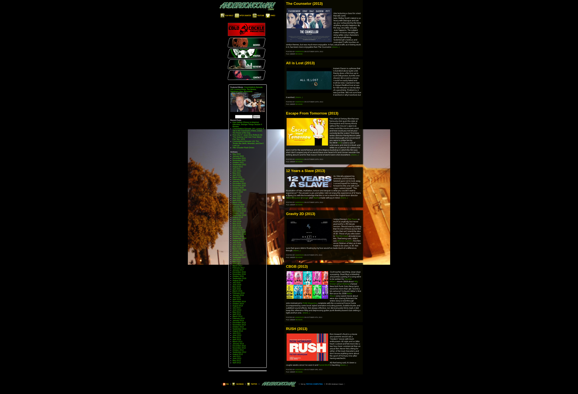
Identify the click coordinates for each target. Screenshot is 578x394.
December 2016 (239, 272)
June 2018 (237, 245)
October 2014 (238, 304)
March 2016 (237, 291)
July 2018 (237, 243)
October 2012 (238, 350)
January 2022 (238, 156)
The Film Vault (342, 236)
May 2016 (237, 287)
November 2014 (239, 302)
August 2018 (238, 240)
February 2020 (239, 205)
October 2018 (238, 236)
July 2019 (237, 219)
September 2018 (239, 238)
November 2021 (239, 160)
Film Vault (229, 15)
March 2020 (237, 203)
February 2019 (239, 230)
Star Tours (352, 219)
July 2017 (237, 259)
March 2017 (237, 266)
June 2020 (237, 196)
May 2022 (237, 154)
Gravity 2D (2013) (300, 214)
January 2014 (238, 321)
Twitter (254, 384)
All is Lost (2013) (300, 63)
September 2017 (239, 257)
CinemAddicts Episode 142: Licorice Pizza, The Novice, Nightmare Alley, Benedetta (246, 89)
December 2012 (239, 346)
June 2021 (237, 171)
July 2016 (237, 283)
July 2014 (237, 308)
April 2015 (237, 299)
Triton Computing (314, 384)
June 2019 (237, 221)
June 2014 (237, 310)
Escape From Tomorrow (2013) (312, 113)
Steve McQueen (293, 198)
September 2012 (239, 352)
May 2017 (237, 262)
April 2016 (237, 289)
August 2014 (238, 306)
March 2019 (237, 228)
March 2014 (237, 316)
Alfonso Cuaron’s (345, 241)
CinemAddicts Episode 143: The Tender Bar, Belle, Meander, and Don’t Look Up (248, 143)
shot (340, 142)
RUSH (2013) (296, 329)
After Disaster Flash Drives (243, 148)
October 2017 (238, 255)
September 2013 (239, 329)
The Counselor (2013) (304, 4)
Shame (316, 198)
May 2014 (237, 312)
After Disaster (245, 15)
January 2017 (238, 270)
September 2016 (239, 278)
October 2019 (238, 213)
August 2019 (238, 217)
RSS (227, 384)
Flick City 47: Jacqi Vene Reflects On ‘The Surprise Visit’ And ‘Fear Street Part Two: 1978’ (247, 137)
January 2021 (238, 181)
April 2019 (237, 226)
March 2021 (237, 177)
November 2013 (239, 325)
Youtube (261, 15)
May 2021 (237, 173)
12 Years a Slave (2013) (305, 171)
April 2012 (237, 363)
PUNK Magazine (310, 303)
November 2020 (239, 186)
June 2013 (237, 335)
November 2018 (239, 234)
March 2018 (237, 249)
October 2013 (238, 327)
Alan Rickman (344, 284)
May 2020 (237, 198)
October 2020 (238, 188)
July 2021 (237, 169)
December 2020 (239, 184)
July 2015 (237, 297)
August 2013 (238, 331)
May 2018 (237, 247)
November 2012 (239, 348)
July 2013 (237, 333)
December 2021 (239, 158)
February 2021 (239, 179)
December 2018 (239, 232)
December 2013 (239, 323)
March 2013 (237, 342)
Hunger (305, 198)
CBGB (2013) (297, 266)
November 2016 (239, 274)
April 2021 (237, 175)
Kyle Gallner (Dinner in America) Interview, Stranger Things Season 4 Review (247, 124)
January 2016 (238, 295)
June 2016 (237, 285)
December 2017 (239, 253)
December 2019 (239, 209)
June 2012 (237, 358)
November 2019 (239, 211)
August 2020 (238, 192)
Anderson (299, 51)
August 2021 (238, 167)
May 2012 (237, 361)
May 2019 (237, 224)
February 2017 (239, 268)
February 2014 (239, 318)
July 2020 (237, 194)
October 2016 (238, 276)
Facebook (240, 384)
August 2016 (238, 280)
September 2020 (239, 190)
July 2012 (237, 356)
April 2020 (237, 200)
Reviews (299, 54)
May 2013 (237, 337)
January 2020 (238, 207)
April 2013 (237, 339)
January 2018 (238, 251)
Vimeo (272, 15)
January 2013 (238, 344)
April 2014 (237, 314)
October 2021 (238, 162)
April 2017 (237, 264)
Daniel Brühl (324, 365)
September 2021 (239, 165)
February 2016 (239, 293)
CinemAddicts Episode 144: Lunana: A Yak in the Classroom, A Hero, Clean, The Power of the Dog (248, 131)
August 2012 (238, 354)
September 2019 (239, 215)
